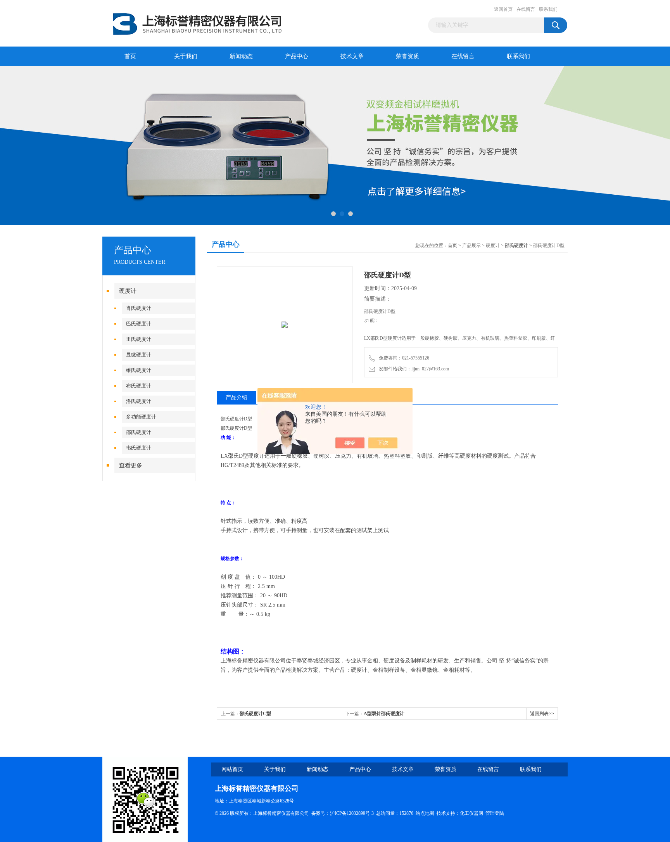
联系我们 (548, 9)
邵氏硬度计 (138, 432)
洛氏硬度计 (138, 401)
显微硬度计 (138, 355)
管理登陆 (494, 813)
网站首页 (232, 769)
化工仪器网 (471, 813)
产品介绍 (236, 397)
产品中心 (296, 56)
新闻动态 (241, 56)
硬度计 (127, 291)
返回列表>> (542, 713)
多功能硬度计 (141, 417)
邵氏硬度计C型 (255, 713)
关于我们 (185, 56)
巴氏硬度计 (138, 324)
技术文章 (352, 56)
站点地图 (425, 813)
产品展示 (471, 245)
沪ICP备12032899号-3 (352, 813)
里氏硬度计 (138, 339)
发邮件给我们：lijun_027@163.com (412, 369)
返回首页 (503, 9)
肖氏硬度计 (138, 308)
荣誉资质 (407, 56)
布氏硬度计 (138, 386)
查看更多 (130, 465)
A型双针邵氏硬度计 (384, 713)
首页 (130, 56)
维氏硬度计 (138, 370)
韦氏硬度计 (138, 448)
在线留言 (525, 9)
